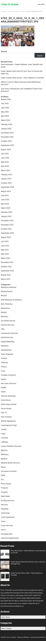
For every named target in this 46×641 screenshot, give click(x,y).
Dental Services (7, 337)
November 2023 (7, 225)
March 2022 (5, 279)
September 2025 (7, 145)
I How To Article (9, 4)
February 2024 (6, 212)
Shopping (4, 509)
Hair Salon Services (8, 383)
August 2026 (6, 99)
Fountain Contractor (8, 375)
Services (4, 505)
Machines (4, 454)
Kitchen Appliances (8, 421)
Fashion (4, 358)
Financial (4, 362)
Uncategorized (6, 534)
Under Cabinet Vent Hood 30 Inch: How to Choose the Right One (28, 563)
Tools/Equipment (7, 517)
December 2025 (7, 133)
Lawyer (4, 429)
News (3, 467)
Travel (3, 521)
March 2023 (5, 258)
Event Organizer (7, 354)
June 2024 (5, 200)
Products (4, 488)
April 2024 (5, 204)
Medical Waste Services (10, 463)
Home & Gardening (8, 396)
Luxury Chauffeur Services (11, 446)
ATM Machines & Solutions (11, 300)
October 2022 (6, 267)
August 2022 (6, 275)
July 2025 (5, 154)
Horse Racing (6, 408)
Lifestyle (4, 438)
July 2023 (5, 241)
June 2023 (5, 246)
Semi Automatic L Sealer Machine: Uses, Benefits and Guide (28, 552)
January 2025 (6, 179)
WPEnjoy (26, 637)
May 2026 (5, 112)
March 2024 (5, 208)
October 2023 (6, 229)
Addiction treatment (8, 287)
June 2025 (5, 158)
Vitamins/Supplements (10, 538)
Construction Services (9, 333)
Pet (2, 480)
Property (4, 492)
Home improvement (8, 404)
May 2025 (5, 162)
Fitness (4, 367)
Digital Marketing (7, 342)
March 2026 (5, 120)
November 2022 (7, 262)
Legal (3, 433)
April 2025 (5, 166)
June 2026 (5, 108)
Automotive (5, 308)
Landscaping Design (9, 425)
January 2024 (6, 216)
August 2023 (6, 237)
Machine (4, 450)
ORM (3, 475)
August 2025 (6, 149)
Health (3, 388)
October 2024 (6, 183)
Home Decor (6, 400)
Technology (5, 513)
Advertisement (6, 291)
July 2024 (5, 195)
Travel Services (7, 525)
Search (4, 51)
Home (4, 11)
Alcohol (4, 296)
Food (3, 371)
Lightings (4, 442)
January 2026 (6, 129)
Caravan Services (7, 325)
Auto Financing (6, 304)
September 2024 (7, 187)
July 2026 (5, 103)
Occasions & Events (9, 471)
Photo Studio (6, 484)
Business (4, 316)
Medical (4, 459)
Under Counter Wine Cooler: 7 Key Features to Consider (22, 78)
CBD (2, 329)
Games (3, 379)
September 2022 (7, 271)
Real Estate (5, 496)
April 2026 (5, 116)
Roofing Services (7, 500)
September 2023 (7, 233)
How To (4, 413)
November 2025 (7, 137)
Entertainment (6, 350)
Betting (3, 312)
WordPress (41, 637)
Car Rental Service (8, 321)
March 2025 (5, 170)
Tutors (3, 530)
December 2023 (7, 220)
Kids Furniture (6, 417)
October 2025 (6, 141)
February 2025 (6, 175)
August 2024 (6, 191)
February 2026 (6, 124)
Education (4, 346)
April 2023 (5, 254)
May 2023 (5, 250)
